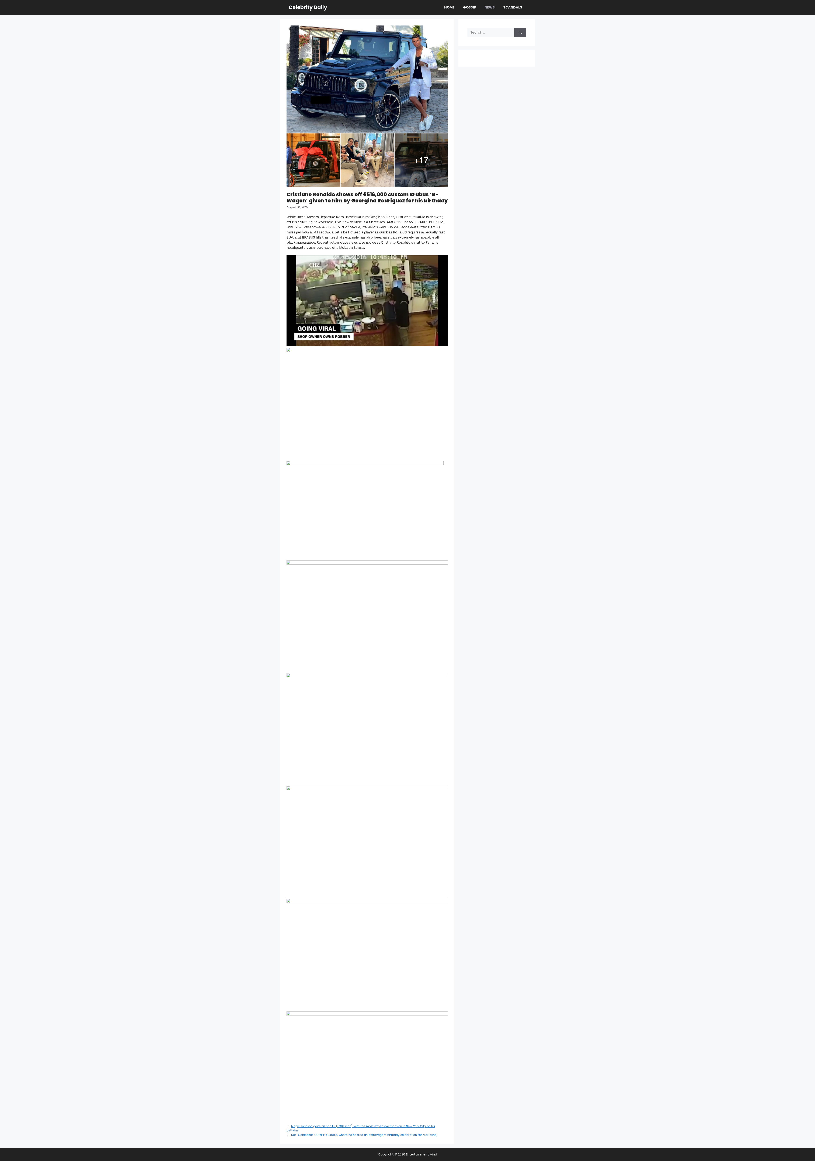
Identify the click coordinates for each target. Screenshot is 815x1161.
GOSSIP (469, 7)
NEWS (490, 7)
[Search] (520, 32)
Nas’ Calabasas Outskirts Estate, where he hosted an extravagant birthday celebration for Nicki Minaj (364, 1135)
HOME (449, 7)
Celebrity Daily (308, 7)
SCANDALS (512, 7)
